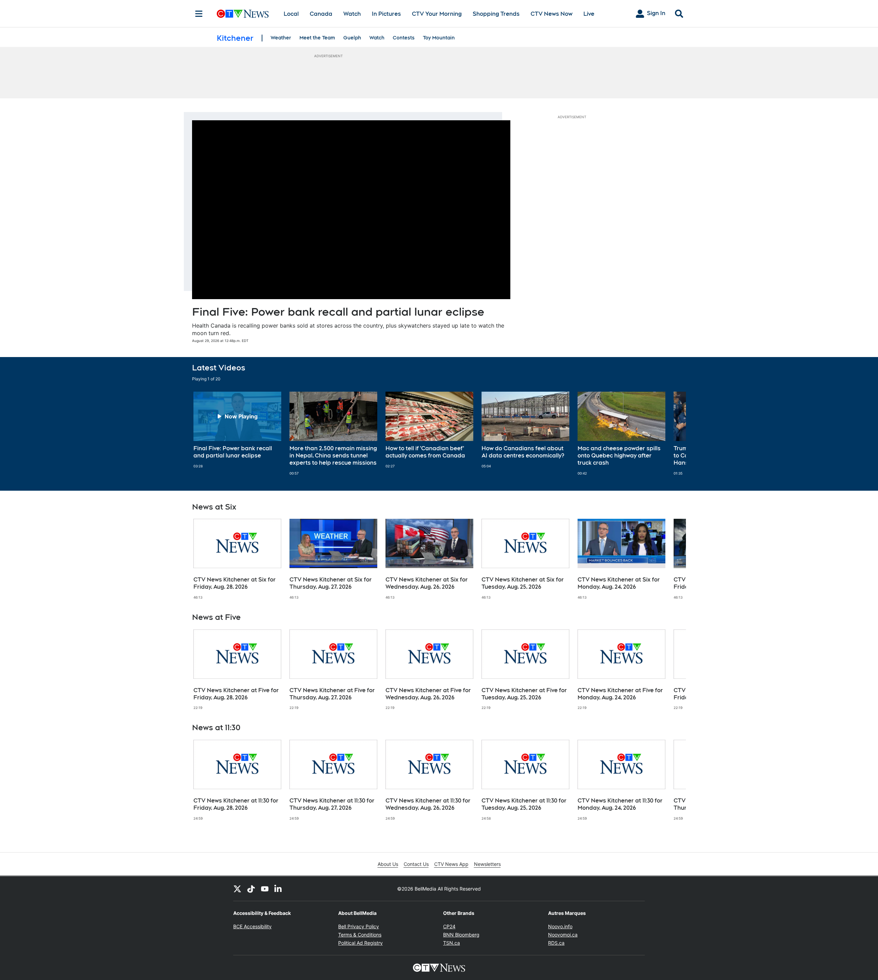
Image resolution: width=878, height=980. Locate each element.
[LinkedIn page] (278, 888)
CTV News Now (551, 14)
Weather (281, 37)
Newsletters (487, 864)
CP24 (449, 926)
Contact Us (416, 864)
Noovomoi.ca (563, 935)
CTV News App (451, 864)
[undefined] (237, 430)
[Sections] (199, 14)
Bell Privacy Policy (358, 926)
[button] (672, 433)
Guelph (352, 37)
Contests (404, 37)
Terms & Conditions (359, 935)
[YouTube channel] (265, 888)
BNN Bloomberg (461, 935)
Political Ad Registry (360, 943)
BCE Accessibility (252, 926)
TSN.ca (451, 943)
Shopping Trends (496, 14)
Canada (321, 14)
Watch (352, 14)
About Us (388, 864)
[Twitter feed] (237, 888)
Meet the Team (317, 37)
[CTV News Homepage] (243, 14)
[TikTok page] (251, 888)
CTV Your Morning (437, 14)
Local (291, 14)
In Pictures (386, 14)
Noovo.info (560, 926)
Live (588, 14)
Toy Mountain (439, 37)
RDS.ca (556, 943)
